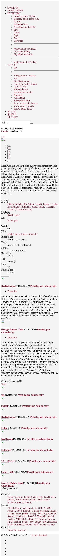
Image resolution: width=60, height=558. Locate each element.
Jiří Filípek (12, 220)
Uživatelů (18, 40)
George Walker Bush (12, 329)
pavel (10, 521)
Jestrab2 (28, 497)
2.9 (2, 137)
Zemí (16, 38)
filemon (26, 510)
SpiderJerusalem (15, 502)
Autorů (17, 21)
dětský (10, 234)
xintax (43, 524)
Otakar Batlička (15, 204)
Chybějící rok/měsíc (23, 54)
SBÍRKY (12, 114)
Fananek (11, 497)
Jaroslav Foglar (50, 204)
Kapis (53, 513)
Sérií (16, 29)
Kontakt (43, 535)
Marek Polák (38, 206)
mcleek (4, 406)
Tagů (16, 35)
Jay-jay (32, 513)
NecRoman (7, 439)
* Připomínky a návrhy (25, 75)
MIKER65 (21, 519)
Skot (45, 521)
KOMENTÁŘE (15, 10)
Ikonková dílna (21, 89)
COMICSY (13, 7)
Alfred (10, 508)
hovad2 (53, 510)
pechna (10, 499)
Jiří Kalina (26, 206)
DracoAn (11, 530)
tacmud (28, 524)
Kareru (10, 516)
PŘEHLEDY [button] (14, 13)
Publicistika (19, 97)
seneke (46, 499)
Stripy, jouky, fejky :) (24, 108)
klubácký (33, 234)
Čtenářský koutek (22, 81)
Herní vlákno (20, 86)
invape (10, 513)
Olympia (4, 131)
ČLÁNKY (12, 117)
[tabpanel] (30, 329)
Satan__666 (7, 472)
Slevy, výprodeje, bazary (26, 103)
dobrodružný (21, 234)
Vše (15, 67)
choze (34, 508)
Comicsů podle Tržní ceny (26, 18)
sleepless (52, 521)
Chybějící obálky (22, 51)
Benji (17, 508)
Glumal (35, 510)
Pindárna (18, 95)
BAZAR (11, 111)
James (18, 513)
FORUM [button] (11, 65)
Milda (4, 428)
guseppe (44, 510)
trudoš (36, 524)
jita (3, 395)
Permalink (12, 291)
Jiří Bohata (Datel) (33, 204)
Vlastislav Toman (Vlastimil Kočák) (31, 208)
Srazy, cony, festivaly (24, 106)
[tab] (8, 145)
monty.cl (22, 530)
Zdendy (28, 502)
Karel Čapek (13, 215)
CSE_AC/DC (8, 461)
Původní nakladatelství (25, 27)
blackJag (25, 508)
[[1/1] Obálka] (3, 139)
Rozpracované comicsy (25, 48)
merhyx (11, 519)
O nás (34, 535)
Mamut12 (41, 516)
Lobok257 (6, 450)
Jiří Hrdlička (13, 206)
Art (15, 78)
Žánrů (16, 32)
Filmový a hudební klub (25, 84)
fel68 (19, 510)
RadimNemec (8, 286)
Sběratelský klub (22, 100)
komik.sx (19, 516)
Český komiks (9, 489)
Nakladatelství (20, 24)
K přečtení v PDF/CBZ (25, 62)
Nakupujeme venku (23, 92)
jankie (20, 497)
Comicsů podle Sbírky (24, 16)
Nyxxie (50, 519)
